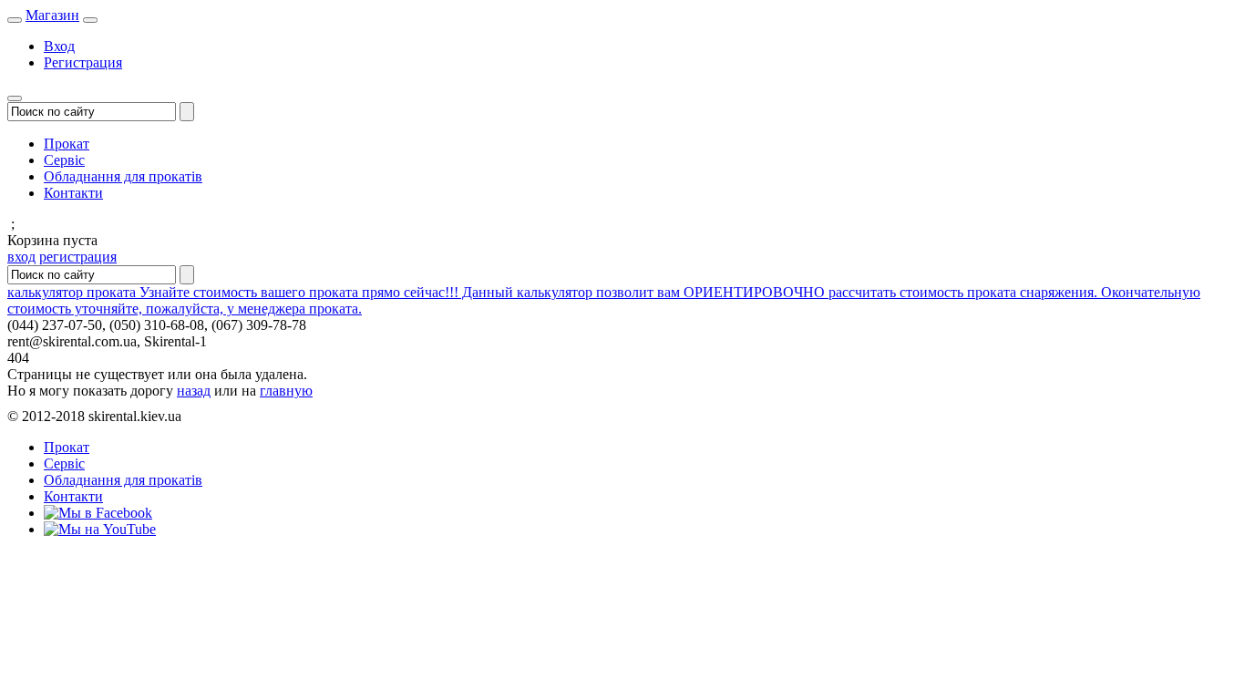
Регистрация (83, 62)
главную (286, 390)
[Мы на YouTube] (100, 529)
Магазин (52, 15)
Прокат (66, 143)
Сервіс (64, 160)
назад (194, 390)
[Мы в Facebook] (98, 512)
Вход (59, 46)
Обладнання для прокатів (123, 176)
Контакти (73, 193)
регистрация (78, 256)
